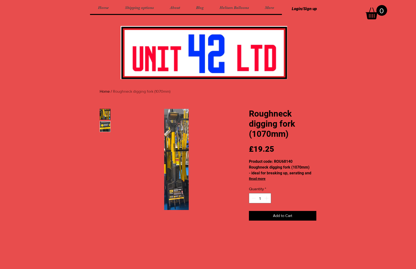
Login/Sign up (304, 8)
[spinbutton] (260, 198)
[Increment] (267, 198)
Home (105, 91)
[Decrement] (253, 198)
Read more (257, 179)
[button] (376, 12)
